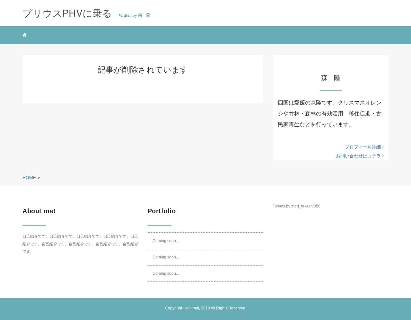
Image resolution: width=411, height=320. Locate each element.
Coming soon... (166, 241)
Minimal (192, 308)
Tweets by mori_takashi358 (296, 206)
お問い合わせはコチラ (359, 155)
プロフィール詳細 (363, 146)
